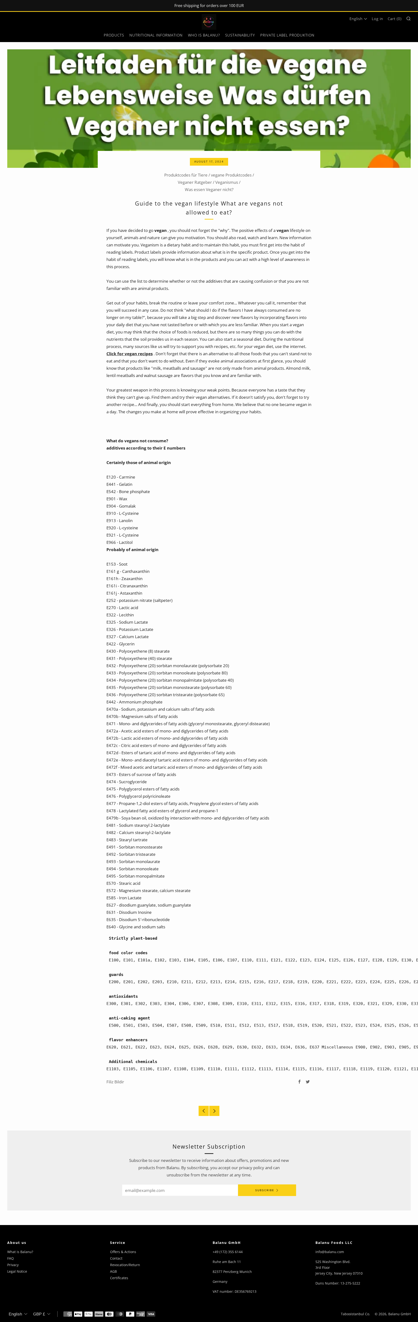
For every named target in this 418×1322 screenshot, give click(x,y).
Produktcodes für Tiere (186, 175)
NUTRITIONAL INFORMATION (156, 35)
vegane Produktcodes (231, 175)
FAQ (10, 1258)
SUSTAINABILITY (240, 35)
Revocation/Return (125, 1265)
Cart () (395, 18)
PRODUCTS (114, 35)
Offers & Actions (123, 1251)
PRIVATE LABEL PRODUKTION (287, 35)
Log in (377, 18)
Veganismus (226, 182)
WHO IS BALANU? (204, 35)
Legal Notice (17, 1271)
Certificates (119, 1278)
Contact (116, 1258)
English (356, 18)
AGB (113, 1271)
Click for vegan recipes (129, 353)
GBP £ (39, 1314)
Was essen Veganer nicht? (209, 189)
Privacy (13, 1265)
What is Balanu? (20, 1251)
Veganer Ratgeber (195, 182)
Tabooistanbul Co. (355, 1314)
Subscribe (264, 1190)
